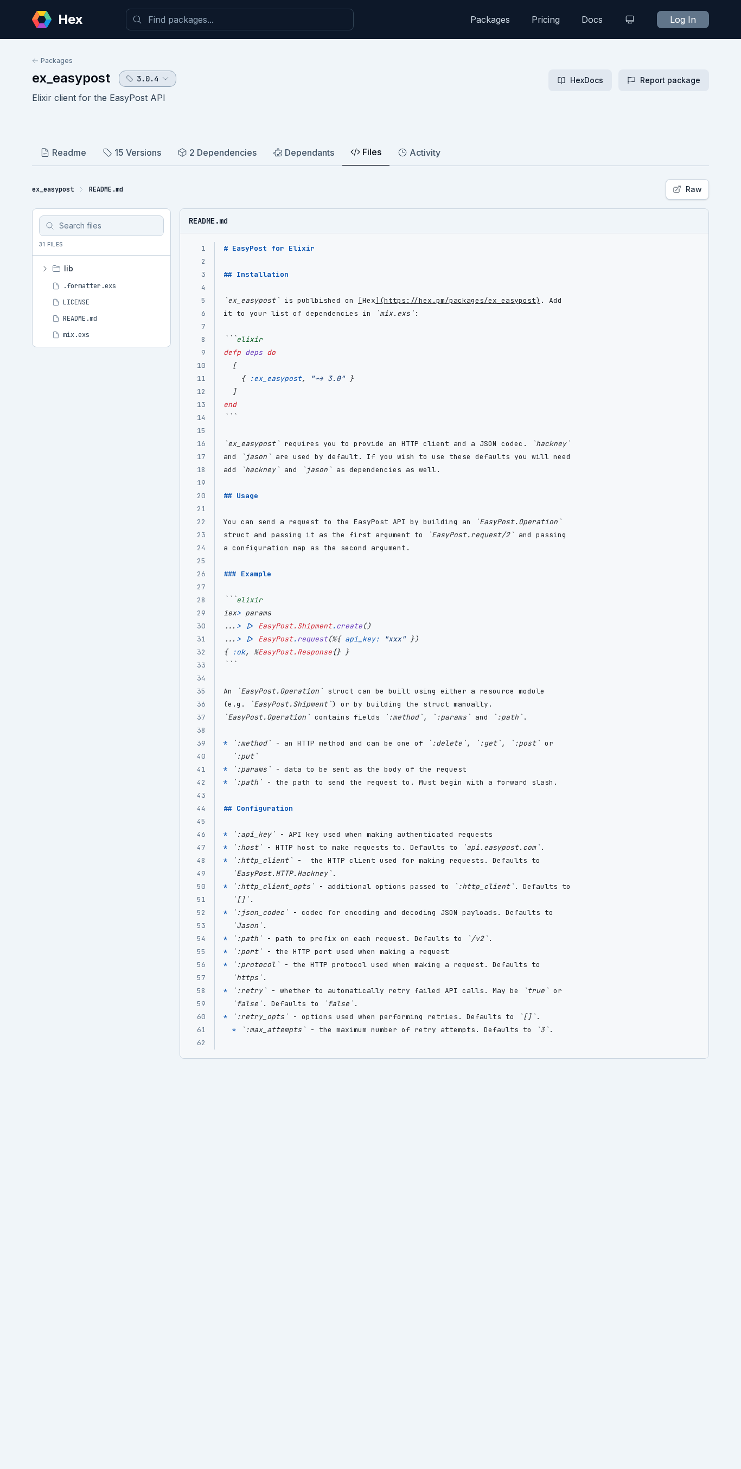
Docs (592, 19)
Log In (683, 19)
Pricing (546, 19)
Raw (694, 189)
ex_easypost (71, 78)
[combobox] (240, 19)
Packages (490, 19)
